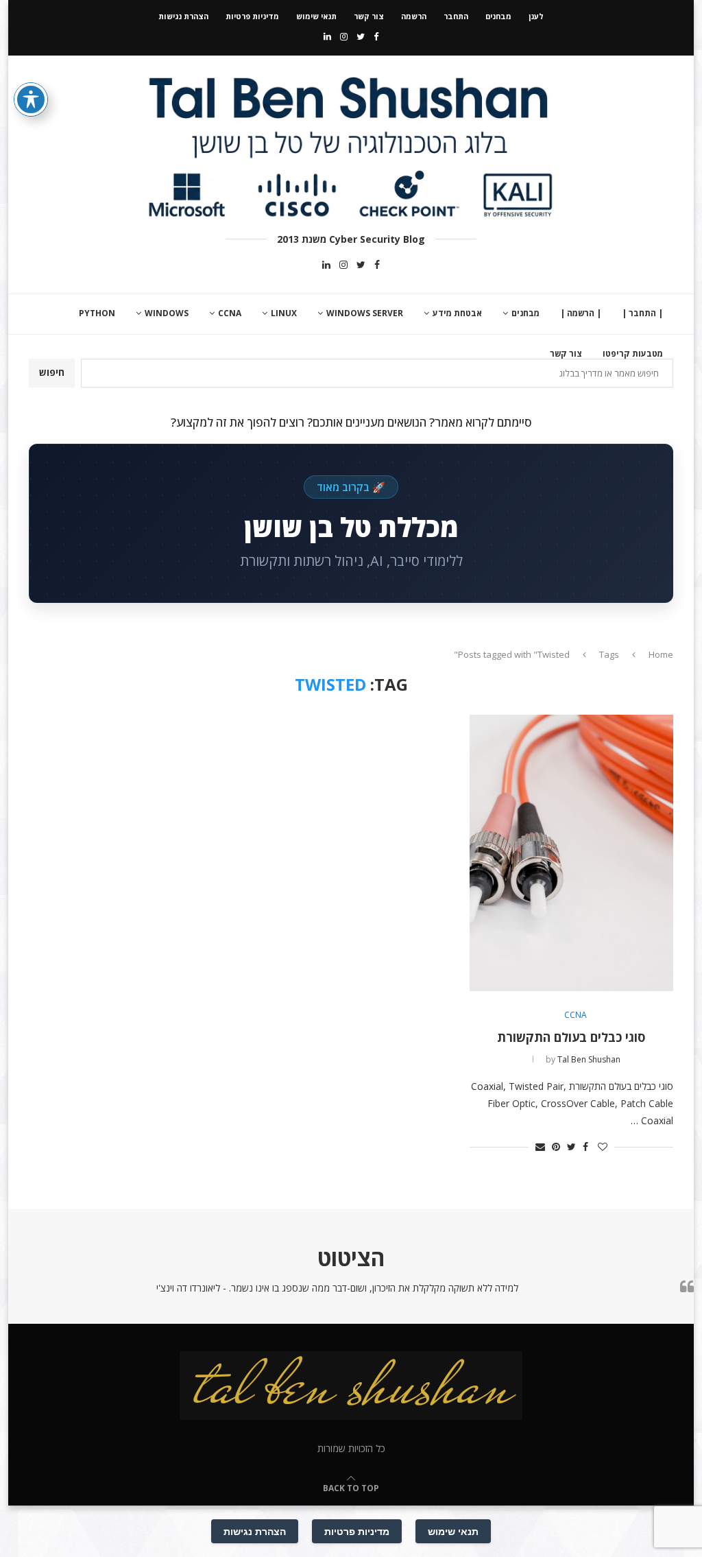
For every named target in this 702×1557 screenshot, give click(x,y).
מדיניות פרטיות (252, 16)
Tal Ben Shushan (588, 1059)
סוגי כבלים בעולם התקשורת (571, 1037)
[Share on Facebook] (585, 1146)
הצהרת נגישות (183, 16)
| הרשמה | (580, 313)
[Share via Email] (540, 1146)
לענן (536, 16)
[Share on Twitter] (571, 1146)
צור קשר (369, 16)
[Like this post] (602, 1146)
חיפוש (51, 372)
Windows (167, 313)
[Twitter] (360, 36)
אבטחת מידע (457, 313)
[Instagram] (344, 36)
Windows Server (364, 313)
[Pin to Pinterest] (556, 1146)
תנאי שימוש (316, 16)
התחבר (456, 16)
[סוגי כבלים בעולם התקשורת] (571, 852)
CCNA (229, 313)
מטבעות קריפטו (633, 353)
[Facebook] (376, 36)
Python (97, 313)
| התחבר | (642, 313)
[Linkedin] (327, 36)
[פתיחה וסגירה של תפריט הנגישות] (30, 99)
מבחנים (498, 16)
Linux (284, 313)
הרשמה (413, 16)
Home (661, 654)
